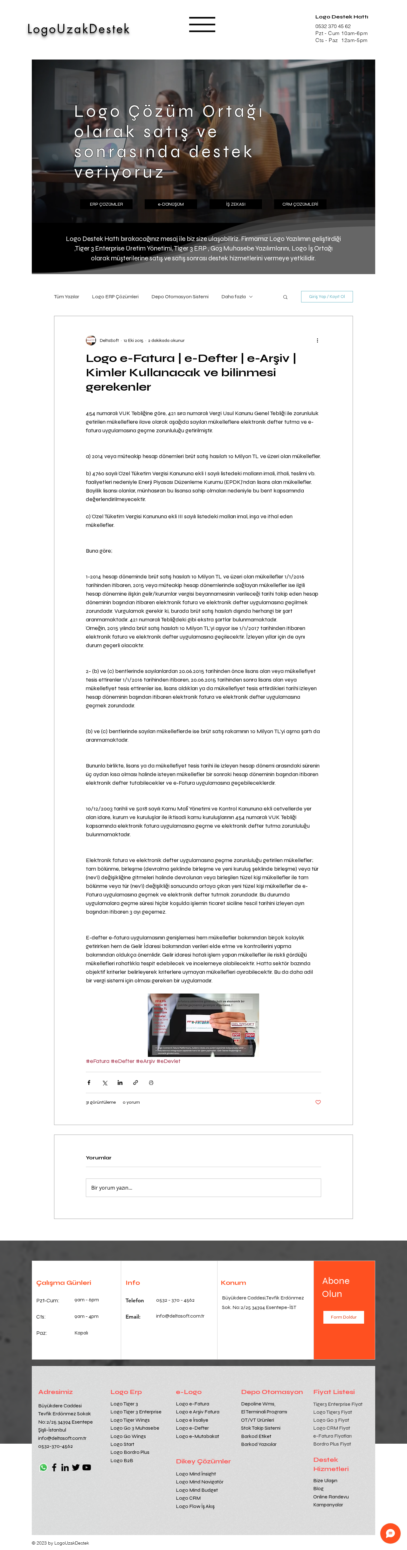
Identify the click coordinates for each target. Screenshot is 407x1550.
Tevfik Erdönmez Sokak (64, 1414)
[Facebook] (54, 1467)
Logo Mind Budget (197, 1490)
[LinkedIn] (65, 1467)
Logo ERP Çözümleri (115, 297)
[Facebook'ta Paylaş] (89, 1082)
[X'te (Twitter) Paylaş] (104, 1082)
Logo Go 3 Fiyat (331, 1420)
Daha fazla (233, 297)
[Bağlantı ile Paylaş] (136, 1082)
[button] (202, 24)
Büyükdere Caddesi (60, 1406)
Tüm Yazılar (66, 297)
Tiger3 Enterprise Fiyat (337, 1404)
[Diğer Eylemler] (317, 340)
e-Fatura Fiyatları (332, 1436)
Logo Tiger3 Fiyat (332, 1412)
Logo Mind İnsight (196, 1474)
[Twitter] (76, 1467)
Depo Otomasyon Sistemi (180, 297)
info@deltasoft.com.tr (62, 1438)
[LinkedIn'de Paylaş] (120, 1082)
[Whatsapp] (43, 1467)
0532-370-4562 (55, 1446)
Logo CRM (189, 1498)
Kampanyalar (328, 1505)
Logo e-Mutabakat (197, 1436)
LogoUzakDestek (79, 29)
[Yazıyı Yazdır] (151, 1082)
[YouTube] (86, 1467)
